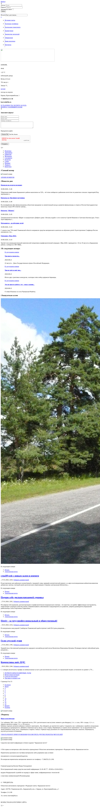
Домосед (7, 165)
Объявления (9, 38)
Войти (3, 1)
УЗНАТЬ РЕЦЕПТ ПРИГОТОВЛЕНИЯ (14, 734)
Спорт (7, 161)
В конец (7, 707)
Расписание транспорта (12, 27)
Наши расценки (10, 41)
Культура (8, 159)
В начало (8, 685)
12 (5, 702)
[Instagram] (5, 13)
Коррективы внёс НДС (13, 662)
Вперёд (7, 706)
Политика (8, 151)
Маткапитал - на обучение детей (12, 223)
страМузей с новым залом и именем (20, 575)
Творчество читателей (12, 34)
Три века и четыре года (12, 678)
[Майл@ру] (2, 13)
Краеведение (9, 31)
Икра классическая (7, 718)
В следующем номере (12, 252)
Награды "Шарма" (8, 210)
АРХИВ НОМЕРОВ (7, 177)
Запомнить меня (6, 9)
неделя (3, 89)
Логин (3, 5)
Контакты (8, 45)
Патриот (7, 163)
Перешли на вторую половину (11, 185)
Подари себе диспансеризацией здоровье (22, 597)
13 (5, 704)
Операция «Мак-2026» (9, 236)
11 (5, 700)
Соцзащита (8, 158)
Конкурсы (8, 166)
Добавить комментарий (21, 580)
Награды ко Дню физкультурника (13, 198)
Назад (7, 686)
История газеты (10, 20)
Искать (3, 15)
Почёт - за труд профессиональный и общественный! (29, 621)
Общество (8, 154)
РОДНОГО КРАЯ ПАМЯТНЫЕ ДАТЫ (18, 673)
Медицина (8, 156)
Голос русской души (11, 640)
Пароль (3, 7)
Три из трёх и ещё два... (13, 270)
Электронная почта (11, 571)
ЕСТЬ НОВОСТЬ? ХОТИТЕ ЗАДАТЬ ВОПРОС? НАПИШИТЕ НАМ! (13, 106)
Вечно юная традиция (12, 675)
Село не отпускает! (11, 676)
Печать (7, 570)
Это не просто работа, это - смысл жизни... (19, 284)
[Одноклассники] (3, 13)
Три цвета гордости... (12, 256)
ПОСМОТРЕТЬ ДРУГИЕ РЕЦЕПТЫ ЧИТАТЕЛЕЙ (45, 734)
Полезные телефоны (11, 24)
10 (5, 699)
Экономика (8, 152)
